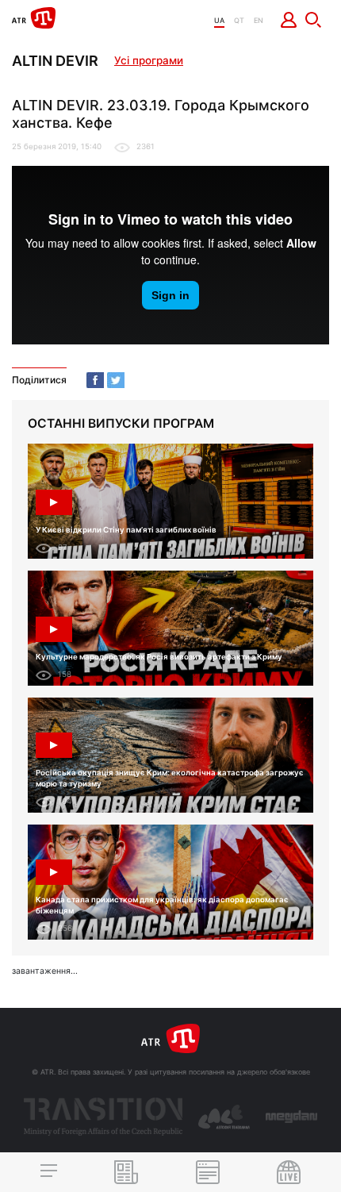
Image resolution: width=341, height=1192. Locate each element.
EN (258, 20)
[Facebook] (95, 380)
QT (239, 20)
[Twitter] (116, 380)
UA (219, 20)
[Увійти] (289, 20)
